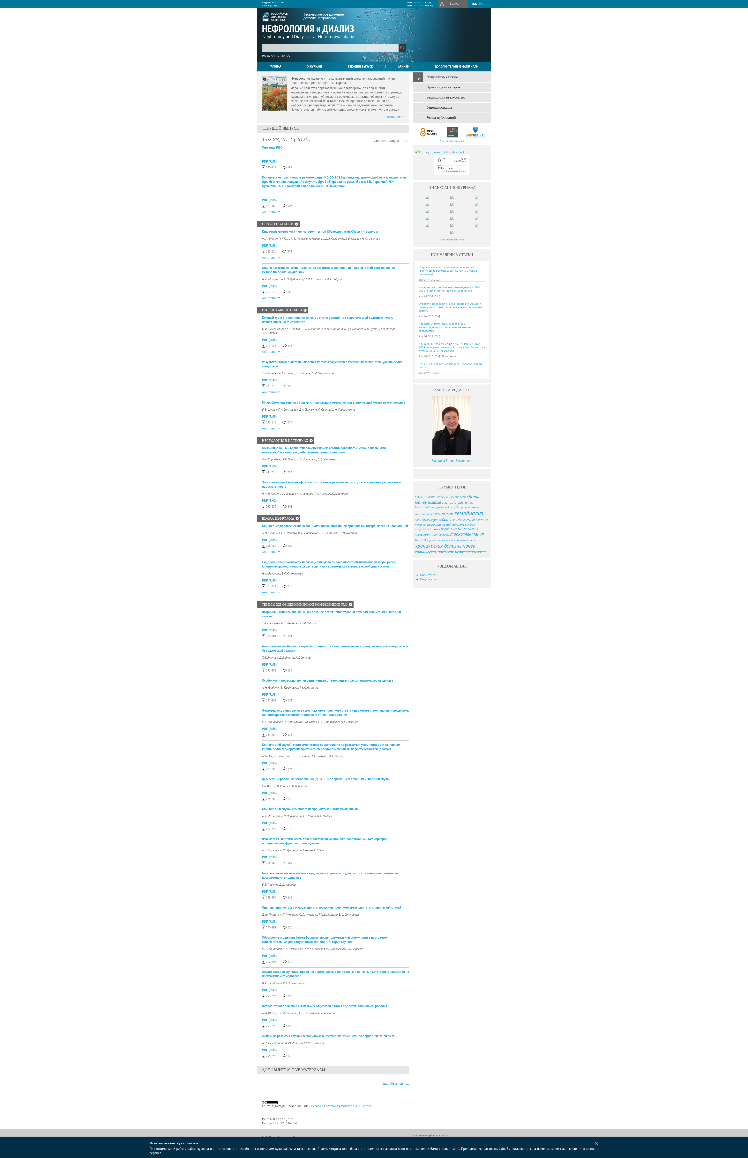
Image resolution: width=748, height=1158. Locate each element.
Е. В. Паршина (311, 329)
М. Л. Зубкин (270, 238)
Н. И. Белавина (271, 573)
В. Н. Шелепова (300, 756)
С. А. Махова (305, 850)
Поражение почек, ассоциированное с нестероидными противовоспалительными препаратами (445, 327)
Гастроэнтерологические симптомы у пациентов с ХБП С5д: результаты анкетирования (324, 1006)
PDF (406, 141)
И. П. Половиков (308, 533)
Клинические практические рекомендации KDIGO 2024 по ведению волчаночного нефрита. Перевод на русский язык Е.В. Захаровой (452, 347)
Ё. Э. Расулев (270, 884)
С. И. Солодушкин (323, 373)
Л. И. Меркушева (272, 279)
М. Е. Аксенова (290, 623)
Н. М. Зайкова (308, 623)
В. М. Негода (308, 816)
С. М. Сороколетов (343, 409)
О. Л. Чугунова (308, 914)
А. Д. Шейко (269, 1013)
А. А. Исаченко (271, 816)
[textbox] (330, 48)
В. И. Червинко (315, 238)
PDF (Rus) (269, 161)
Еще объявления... (395, 1083)
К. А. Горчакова (271, 722)
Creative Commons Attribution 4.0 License (341, 1106)
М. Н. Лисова (387, 329)
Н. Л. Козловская (315, 279)
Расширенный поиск (276, 56)
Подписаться (429, 579)
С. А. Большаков (288, 409)
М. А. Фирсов (336, 756)
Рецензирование (439, 107)
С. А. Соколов (288, 493)
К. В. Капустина (292, 722)
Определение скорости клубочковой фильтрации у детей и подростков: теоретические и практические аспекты (450, 307)
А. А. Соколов (305, 493)
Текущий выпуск (360, 66)
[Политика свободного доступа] (429, 132)
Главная (275, 66)
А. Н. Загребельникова (276, 756)
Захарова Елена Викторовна (452, 460)
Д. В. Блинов (302, 373)
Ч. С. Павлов (322, 409)
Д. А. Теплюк (306, 409)
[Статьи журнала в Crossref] (452, 132)
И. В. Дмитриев (338, 493)
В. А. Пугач (310, 722)
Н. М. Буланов (348, 533)
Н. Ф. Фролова (371, 238)
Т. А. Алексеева (271, 623)
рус (481, 4)
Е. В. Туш (319, 850)
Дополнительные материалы (456, 66)
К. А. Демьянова (293, 949)
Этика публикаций (441, 118)
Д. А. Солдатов (334, 238)
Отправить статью (442, 77)
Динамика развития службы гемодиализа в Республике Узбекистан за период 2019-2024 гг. (328, 1036)
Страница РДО (272, 147)
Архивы (403, 66)
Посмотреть (428, 575)
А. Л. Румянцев (289, 914)
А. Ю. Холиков (294, 1043)
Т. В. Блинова (270, 373)
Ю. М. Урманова (314, 1043)
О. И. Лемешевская (274, 329)
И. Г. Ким (284, 238)
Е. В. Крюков (353, 238)
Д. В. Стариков (328, 533)
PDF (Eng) (269, 466)
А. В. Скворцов (271, 533)
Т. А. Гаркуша (319, 756)
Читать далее (394, 117)
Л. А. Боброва (335, 279)
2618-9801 (418, 5)
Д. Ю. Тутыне (270, 914)
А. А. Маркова (270, 850)
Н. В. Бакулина (327, 1013)
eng (474, 4)
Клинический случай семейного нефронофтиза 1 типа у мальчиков (310, 809)
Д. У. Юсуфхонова (273, 1043)
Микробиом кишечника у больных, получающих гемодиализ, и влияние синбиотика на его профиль (333, 402)
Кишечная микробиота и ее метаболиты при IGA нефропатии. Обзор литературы (320, 231)
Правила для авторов (443, 87)
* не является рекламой (452, 140)
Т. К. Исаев (320, 493)
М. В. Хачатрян (272, 949)
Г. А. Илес (267, 786)
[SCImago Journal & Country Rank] (452, 152)
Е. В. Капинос (282, 786)
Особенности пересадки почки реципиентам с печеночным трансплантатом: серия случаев (327, 680)
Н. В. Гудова (297, 238)
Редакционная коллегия (446, 97)
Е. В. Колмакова (287, 1013)
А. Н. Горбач (269, 687)
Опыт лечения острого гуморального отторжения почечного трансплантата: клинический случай (331, 907)
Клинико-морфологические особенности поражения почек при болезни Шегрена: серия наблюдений (335, 526)
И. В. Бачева (299, 786)
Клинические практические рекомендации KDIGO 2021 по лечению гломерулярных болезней (449, 288)
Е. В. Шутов (269, 409)
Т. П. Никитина (330, 329)
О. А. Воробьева (271, 459)
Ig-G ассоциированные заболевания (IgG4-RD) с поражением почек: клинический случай (326, 779)
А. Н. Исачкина (307, 1013)
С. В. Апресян (354, 949)
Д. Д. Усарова (287, 884)
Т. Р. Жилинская (328, 914)
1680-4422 (418, 2)
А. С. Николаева (306, 459)
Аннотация (269, 212)
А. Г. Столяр (286, 373)
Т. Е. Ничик (289, 459)
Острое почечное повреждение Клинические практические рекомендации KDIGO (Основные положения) (448, 270)
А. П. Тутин (371, 329)
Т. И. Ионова (269, 333)
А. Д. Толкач (294, 329)
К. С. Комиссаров (293, 983)
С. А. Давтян (289, 533)
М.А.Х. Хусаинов (308, 687)
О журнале (314, 66)
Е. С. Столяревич (292, 573)
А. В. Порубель (290, 816)
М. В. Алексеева (335, 949)
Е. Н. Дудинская (293, 279)
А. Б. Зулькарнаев (352, 329)
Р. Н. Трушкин (270, 493)
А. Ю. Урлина (288, 850)
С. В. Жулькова (327, 459)
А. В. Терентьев (287, 687)
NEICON (444, 1135)
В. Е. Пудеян (324, 816)
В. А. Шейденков (272, 983)
